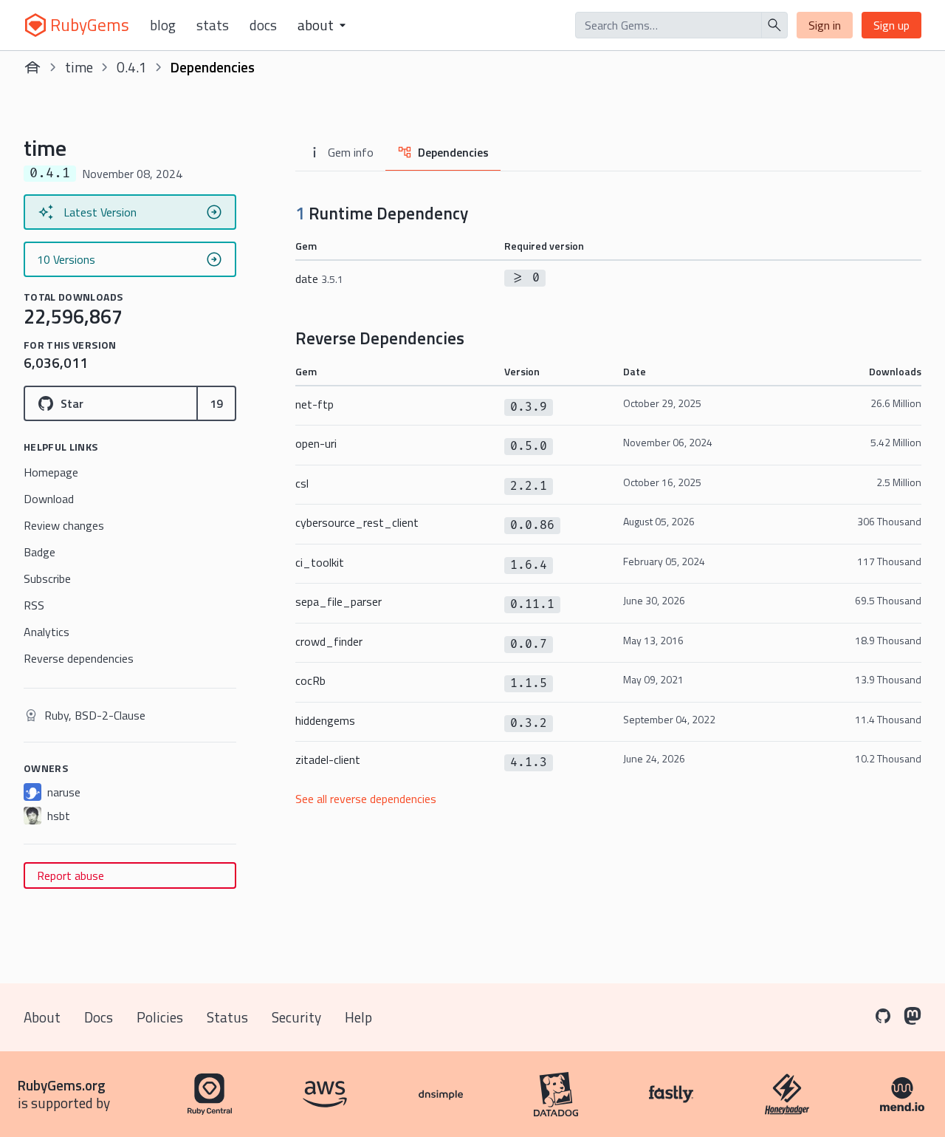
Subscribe (47, 578)
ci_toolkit (319, 562)
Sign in (824, 25)
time (79, 67)
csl (302, 483)
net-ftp (314, 404)
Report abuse (70, 875)
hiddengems (325, 720)
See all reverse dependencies (365, 798)
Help (358, 1017)
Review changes (64, 525)
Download (49, 499)
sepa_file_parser (338, 601)
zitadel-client (327, 759)
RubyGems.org (62, 1085)
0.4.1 (132, 67)
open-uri (316, 443)
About (42, 1017)
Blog (163, 25)
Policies (160, 1017)
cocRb (310, 680)
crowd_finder (328, 641)
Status (227, 1017)
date (319, 278)
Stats (212, 25)
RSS (34, 605)
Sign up (891, 25)
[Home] (32, 67)
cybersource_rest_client (357, 522)
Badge (39, 552)
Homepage (51, 472)
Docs (263, 25)
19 (216, 403)
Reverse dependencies (79, 658)
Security (296, 1017)
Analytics (46, 632)
